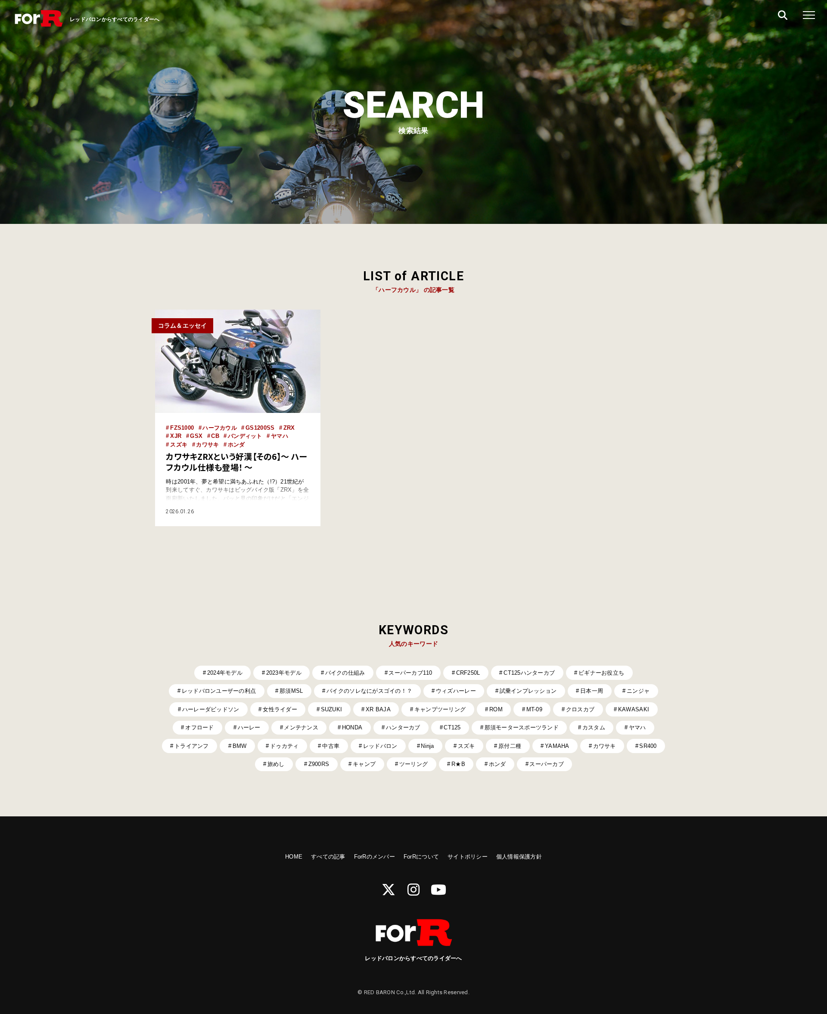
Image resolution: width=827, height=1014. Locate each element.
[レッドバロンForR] (39, 20)
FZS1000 (182, 428)
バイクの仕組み (345, 673)
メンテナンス (301, 727)
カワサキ (207, 444)
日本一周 (591, 691)
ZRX (289, 428)
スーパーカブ (546, 764)
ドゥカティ (284, 746)
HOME (293, 856)
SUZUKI (331, 709)
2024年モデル (225, 673)
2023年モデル (284, 673)
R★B (458, 764)
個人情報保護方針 (519, 856)
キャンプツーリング (440, 709)
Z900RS (319, 764)
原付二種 (509, 746)
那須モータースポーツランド (522, 727)
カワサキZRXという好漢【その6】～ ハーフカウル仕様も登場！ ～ (236, 461)
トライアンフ (191, 746)
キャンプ (364, 764)
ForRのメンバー (374, 856)
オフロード (199, 727)
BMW (240, 746)
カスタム (593, 727)
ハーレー (249, 727)
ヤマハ (279, 436)
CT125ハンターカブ (529, 673)
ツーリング (413, 764)
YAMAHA (557, 746)
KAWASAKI (633, 709)
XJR (175, 436)
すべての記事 (328, 856)
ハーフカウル (219, 428)
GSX (196, 436)
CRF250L (468, 673)
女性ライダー (280, 709)
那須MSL (291, 691)
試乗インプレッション (528, 691)
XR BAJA (378, 709)
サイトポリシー (468, 856)
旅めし (276, 764)
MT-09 (534, 709)
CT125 (452, 727)
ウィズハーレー (456, 691)
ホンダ (236, 444)
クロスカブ (580, 709)
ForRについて (421, 856)
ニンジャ (638, 691)
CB (215, 436)
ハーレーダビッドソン (210, 709)
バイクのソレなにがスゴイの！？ (369, 691)
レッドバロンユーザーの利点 (219, 691)
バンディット (245, 436)
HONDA (352, 727)
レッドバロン (380, 746)
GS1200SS (260, 428)
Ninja (427, 746)
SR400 (647, 746)
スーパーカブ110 (410, 673)
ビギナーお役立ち (601, 673)
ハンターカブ (403, 727)
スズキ (178, 444)
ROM (496, 709)
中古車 (330, 746)
